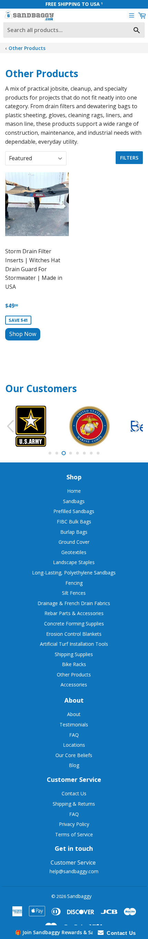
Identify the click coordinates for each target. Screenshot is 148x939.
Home (74, 491)
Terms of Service (74, 834)
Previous (9, 426)
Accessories (74, 684)
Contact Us (74, 793)
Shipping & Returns (74, 803)
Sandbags (74, 501)
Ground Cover (74, 542)
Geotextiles (73, 552)
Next (138, 426)
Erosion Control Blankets (74, 634)
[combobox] (74, 30)
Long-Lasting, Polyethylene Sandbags (74, 572)
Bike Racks (74, 664)
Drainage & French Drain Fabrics (74, 603)
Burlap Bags (73, 532)
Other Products (27, 48)
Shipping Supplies (74, 654)
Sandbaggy (79, 896)
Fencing (74, 583)
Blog (74, 765)
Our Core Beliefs (73, 755)
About (74, 714)
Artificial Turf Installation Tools (74, 644)
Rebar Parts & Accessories (74, 613)
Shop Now (22, 334)
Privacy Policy (74, 824)
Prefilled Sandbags (73, 511)
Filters (129, 157)
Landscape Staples (74, 562)
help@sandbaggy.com (74, 871)
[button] (74, 932)
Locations (74, 745)
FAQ (74, 735)
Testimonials (74, 724)
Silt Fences (74, 593)
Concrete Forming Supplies (74, 623)
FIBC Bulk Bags (74, 521)
